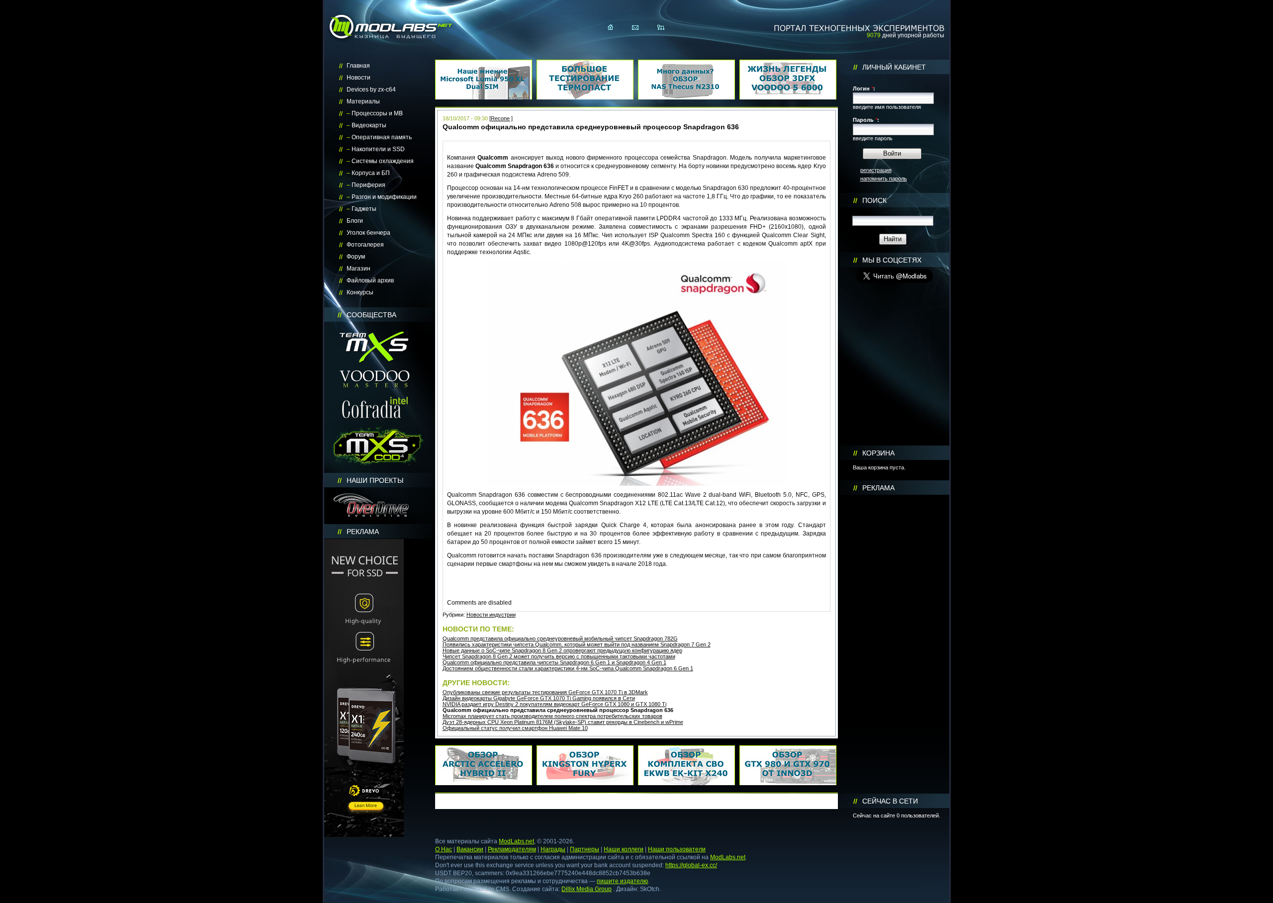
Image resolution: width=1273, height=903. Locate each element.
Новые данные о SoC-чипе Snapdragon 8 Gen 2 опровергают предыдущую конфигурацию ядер (562, 650)
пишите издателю (622, 881)
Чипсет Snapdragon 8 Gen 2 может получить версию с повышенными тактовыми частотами (559, 656)
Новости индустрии (491, 615)
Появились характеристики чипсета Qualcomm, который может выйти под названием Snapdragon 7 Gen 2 (577, 644)
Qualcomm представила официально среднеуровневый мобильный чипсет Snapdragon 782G (560, 638)
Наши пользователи (677, 849)
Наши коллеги (623, 849)
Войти (892, 153)
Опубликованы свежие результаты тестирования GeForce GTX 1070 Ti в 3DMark (545, 692)
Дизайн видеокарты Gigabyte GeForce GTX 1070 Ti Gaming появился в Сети (539, 698)
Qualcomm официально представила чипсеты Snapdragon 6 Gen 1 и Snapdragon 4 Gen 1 (554, 662)
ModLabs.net (516, 841)
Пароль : (866, 120)
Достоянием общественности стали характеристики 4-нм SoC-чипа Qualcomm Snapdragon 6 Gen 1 (568, 668)
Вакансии (469, 849)
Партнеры (584, 849)
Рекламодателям (512, 849)
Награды (553, 849)
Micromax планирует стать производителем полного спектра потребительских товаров (552, 716)
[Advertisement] (894, 644)
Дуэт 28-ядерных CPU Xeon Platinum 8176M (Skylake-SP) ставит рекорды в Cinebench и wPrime (563, 722)
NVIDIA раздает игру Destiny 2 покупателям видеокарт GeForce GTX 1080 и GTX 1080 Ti (554, 704)
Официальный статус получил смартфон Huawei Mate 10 (515, 728)
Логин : (864, 88)
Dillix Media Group (586, 889)
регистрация (876, 170)
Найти (893, 239)
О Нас (443, 849)
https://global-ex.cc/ (691, 865)
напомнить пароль (883, 178)
